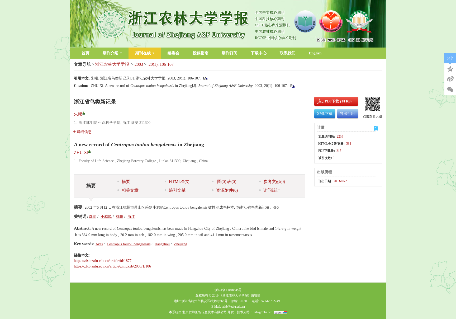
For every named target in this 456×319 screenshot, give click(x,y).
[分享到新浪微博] (450, 79)
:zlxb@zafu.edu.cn (233, 306)
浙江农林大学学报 (112, 64)
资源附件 (227, 190)
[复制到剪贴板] (205, 78)
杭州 (119, 217)
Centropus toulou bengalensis (128, 244)
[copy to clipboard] (292, 86)
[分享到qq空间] (450, 68)
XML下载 (324, 114)
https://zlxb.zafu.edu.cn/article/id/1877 (102, 261)
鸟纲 (92, 217)
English (315, 53)
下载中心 (259, 53)
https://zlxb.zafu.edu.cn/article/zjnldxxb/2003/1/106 (112, 266)
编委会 (173, 53)
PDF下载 (327, 101)
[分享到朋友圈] (450, 90)
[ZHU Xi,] (89, 151)
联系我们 (288, 53)
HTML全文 (179, 181)
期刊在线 (143, 53)
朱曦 (78, 114)
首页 (85, 53)
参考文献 (274, 181)
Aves (99, 244)
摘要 (126, 181)
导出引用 (347, 114)
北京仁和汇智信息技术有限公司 (204, 312)
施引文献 (177, 190)
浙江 (131, 217)
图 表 (226, 181)
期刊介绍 (110, 53)
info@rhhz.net (263, 312)
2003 (139, 64)
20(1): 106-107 (161, 64)
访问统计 (271, 190)
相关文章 (130, 190)
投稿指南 (200, 53)
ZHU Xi (81, 152)
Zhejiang (180, 244)
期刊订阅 (230, 53)
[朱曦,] (83, 113)
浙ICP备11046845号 (228, 290)
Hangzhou (162, 244)
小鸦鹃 (106, 217)
